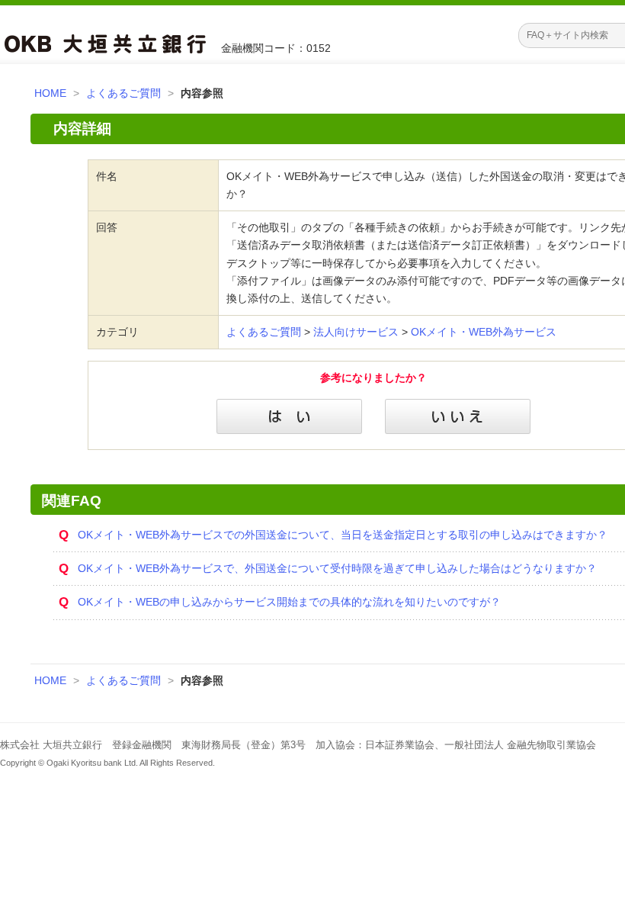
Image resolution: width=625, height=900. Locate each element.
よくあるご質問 (123, 93)
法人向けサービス (356, 332)
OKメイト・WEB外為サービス (483, 332)
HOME (50, 93)
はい (289, 416)
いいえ (457, 416)
